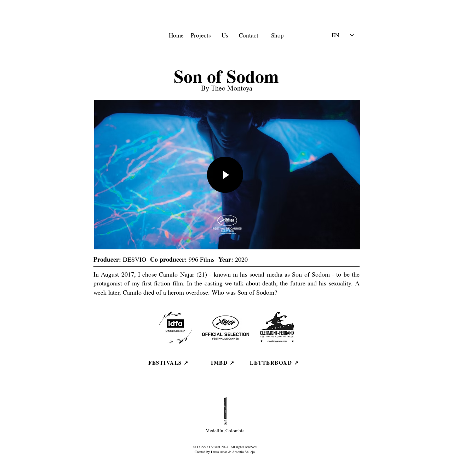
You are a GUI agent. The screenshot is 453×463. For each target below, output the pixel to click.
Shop (277, 35)
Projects (201, 35)
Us (225, 35)
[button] (225, 175)
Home (177, 35)
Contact (248, 35)
